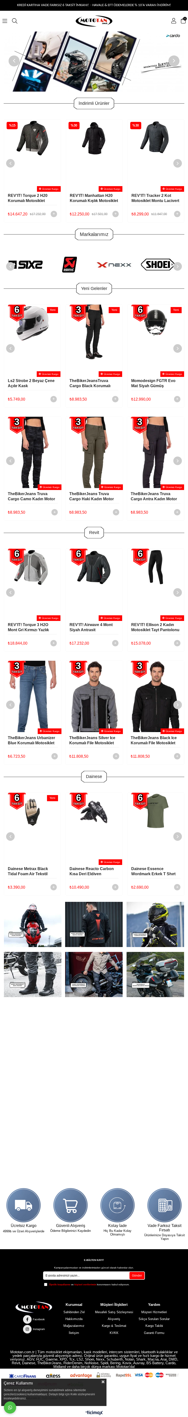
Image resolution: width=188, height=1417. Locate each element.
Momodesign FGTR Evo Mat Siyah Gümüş (153, 383)
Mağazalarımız (73, 1326)
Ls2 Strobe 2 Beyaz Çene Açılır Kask (31, 383)
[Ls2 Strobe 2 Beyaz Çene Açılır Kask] (32, 340)
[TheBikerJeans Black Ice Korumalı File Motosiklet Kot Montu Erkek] (94, 696)
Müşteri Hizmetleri (154, 1312)
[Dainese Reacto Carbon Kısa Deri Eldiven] (94, 828)
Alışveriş (114, 1319)
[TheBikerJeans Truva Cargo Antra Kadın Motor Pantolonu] (94, 452)
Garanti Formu (154, 1333)
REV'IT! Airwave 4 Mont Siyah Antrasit (29, 627)
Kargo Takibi (154, 1326)
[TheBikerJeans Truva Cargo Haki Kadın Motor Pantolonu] (32, 452)
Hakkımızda (73, 1319)
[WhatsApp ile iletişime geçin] (10, 1407)
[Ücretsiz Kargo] (23, 1205)
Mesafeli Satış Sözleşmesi (114, 1312)
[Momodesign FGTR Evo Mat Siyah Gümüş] (156, 340)
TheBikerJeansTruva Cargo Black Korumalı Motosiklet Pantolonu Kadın (90, 383)
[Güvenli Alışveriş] (70, 1205)
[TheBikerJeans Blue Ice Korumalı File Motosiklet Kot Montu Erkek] (155, 696)
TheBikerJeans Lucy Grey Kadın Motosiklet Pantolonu (154, 496)
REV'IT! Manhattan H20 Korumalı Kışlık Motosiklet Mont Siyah (32, 198)
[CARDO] (94, 62)
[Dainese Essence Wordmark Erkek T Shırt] (156, 828)
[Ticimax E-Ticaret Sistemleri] (94, 1413)
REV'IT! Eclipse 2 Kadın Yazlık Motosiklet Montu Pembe (153, 627)
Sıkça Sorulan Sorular (154, 1319)
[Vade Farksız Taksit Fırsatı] (164, 1205)
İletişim (74, 1333)
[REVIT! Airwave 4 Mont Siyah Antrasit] (32, 584)
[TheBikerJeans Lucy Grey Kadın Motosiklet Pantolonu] (155, 452)
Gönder (137, 1275)
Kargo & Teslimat (114, 1326)
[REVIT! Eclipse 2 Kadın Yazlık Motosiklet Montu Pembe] (156, 584)
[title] (94, 924)
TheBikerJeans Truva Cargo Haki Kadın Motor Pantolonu (30, 496)
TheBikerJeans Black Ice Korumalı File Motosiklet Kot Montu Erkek (92, 741)
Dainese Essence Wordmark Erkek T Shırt (153, 871)
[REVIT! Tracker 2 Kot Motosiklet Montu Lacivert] (94, 154)
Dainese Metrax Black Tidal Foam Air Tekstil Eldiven (28, 871)
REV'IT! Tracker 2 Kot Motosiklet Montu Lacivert (93, 198)
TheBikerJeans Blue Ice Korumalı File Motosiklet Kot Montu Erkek (152, 741)
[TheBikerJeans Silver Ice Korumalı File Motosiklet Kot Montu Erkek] (32, 696)
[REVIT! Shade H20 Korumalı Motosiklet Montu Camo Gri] (156, 154)
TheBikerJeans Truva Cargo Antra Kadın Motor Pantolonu (92, 496)
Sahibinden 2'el (74, 1312)
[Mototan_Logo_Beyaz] (34, 1307)
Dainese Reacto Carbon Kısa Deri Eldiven (92, 871)
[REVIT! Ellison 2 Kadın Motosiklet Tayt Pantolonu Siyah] (94, 584)
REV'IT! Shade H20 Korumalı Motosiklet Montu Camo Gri (149, 198)
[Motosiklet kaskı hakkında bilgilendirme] (32, 924)
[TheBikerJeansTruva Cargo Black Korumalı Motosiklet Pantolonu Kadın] (94, 340)
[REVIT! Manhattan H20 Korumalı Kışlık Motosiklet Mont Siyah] (32, 154)
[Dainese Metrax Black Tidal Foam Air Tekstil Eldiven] (32, 828)
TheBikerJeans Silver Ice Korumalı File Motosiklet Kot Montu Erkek (31, 741)
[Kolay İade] (117, 1205)
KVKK (114, 1333)
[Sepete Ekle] (53, 214)
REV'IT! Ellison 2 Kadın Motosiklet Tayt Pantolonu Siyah (94, 627)
